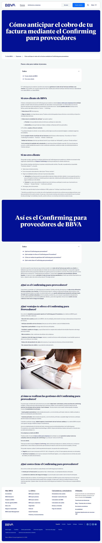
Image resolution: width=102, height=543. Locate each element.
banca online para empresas (42, 436)
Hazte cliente (78, 5)
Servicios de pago (50, 529)
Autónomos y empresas (34, 5)
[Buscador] (88, 5)
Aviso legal (8, 529)
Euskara (81, 524)
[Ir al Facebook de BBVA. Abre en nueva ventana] (88, 524)
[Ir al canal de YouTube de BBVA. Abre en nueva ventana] (96, 524)
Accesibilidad (79, 509)
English (69, 524)
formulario (88, 497)
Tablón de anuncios (10, 532)
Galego (75, 524)
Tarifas (60, 529)
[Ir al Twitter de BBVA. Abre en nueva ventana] (90, 524)
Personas (22, 5)
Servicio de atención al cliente (27, 532)
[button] (66, 5)
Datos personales (26, 529)
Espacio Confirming (41, 161)
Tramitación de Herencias (82, 500)
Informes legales (38, 529)
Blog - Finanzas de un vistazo (83, 503)
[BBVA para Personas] (10, 5)
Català (63, 524)
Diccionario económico (81, 506)
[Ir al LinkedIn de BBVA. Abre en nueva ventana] (93, 524)
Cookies (16, 529)
